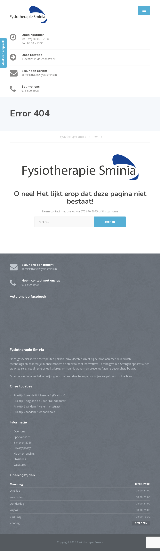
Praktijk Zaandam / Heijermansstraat (37, 406)
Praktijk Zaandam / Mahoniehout (34, 412)
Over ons (19, 431)
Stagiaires (20, 459)
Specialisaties (22, 437)
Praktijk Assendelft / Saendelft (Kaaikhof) (39, 395)
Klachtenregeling (24, 453)
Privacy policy (22, 448)
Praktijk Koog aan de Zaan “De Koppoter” (40, 401)
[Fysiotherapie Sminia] (28, 14)
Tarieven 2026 (23, 442)
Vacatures (20, 465)
